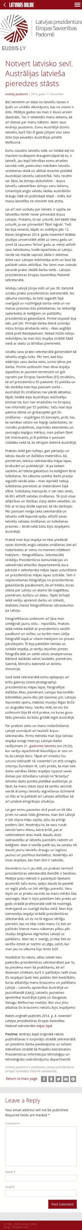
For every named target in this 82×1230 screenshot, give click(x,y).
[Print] (73, 1079)
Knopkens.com (21, 1227)
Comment (12, 1123)
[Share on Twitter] (59, 1079)
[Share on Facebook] (44, 1079)
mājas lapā (44, 1026)
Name (10, 1172)
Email (9, 1187)
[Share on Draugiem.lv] (51, 1079)
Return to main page (21, 1078)
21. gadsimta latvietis (40, 746)
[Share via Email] (66, 1079)
